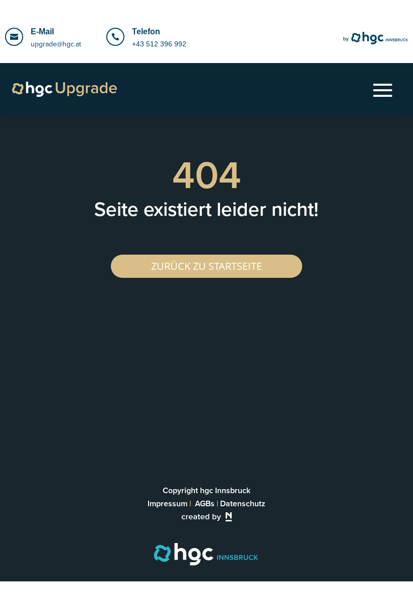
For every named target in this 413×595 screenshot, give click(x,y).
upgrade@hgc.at (56, 44)
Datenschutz (242, 503)
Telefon (146, 31)
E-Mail (42, 31)
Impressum (167, 503)
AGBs (205, 503)
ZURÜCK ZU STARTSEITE (206, 266)
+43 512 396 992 (159, 44)
